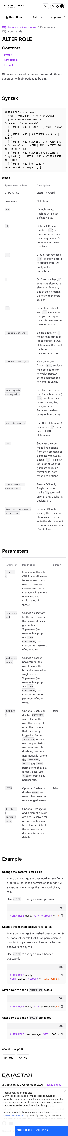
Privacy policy (53, 1084)
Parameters (11, 59)
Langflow (57, 17)
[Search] (46, 6)
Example (9, 65)
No (23, 1057)
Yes (8, 1057)
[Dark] (58, 6)
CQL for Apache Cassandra (19, 27)
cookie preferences (14, 1115)
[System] (62, 6)
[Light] (53, 6)
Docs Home (14, 17)
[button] (65, 1091)
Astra (38, 17)
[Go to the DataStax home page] (17, 1076)
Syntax (8, 54)
